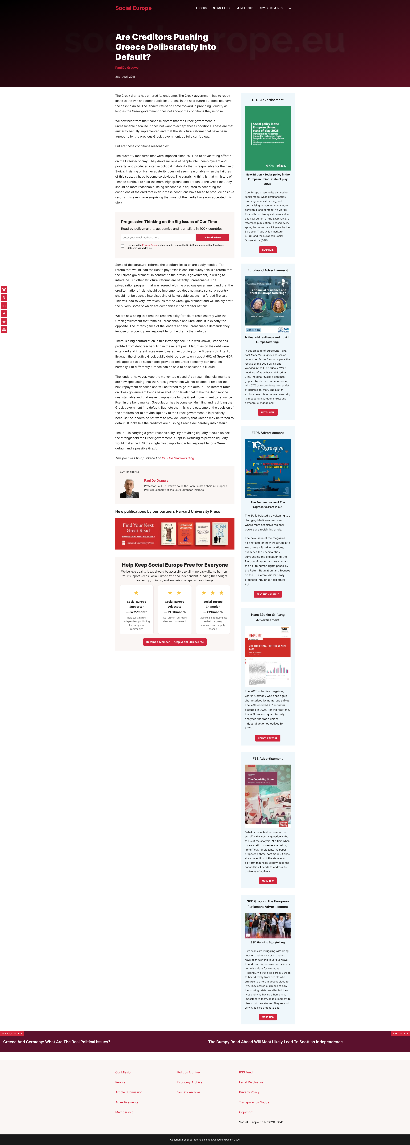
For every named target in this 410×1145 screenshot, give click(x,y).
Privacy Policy (149, 245)
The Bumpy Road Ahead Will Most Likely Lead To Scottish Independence (275, 1041)
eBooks (201, 8)
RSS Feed (246, 1072)
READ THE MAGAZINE (268, 594)
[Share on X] (4, 297)
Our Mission (123, 1072)
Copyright (246, 1112)
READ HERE (268, 250)
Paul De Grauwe (127, 67)
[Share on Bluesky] (4, 289)
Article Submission (128, 1092)
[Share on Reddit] (4, 321)
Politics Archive (188, 1072)
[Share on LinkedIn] (4, 305)
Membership (245, 8)
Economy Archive (189, 1082)
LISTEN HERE (268, 412)
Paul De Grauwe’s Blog (178, 458)
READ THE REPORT (267, 738)
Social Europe (133, 8)
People (120, 1082)
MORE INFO (268, 1017)
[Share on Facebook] (4, 313)
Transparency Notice (254, 1102)
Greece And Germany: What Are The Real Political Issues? (56, 1041)
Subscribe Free (212, 237)
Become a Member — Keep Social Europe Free (175, 642)
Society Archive (188, 1092)
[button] (290, 8)
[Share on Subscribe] (4, 329)
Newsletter (221, 8)
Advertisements (271, 8)
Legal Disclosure (251, 1082)
